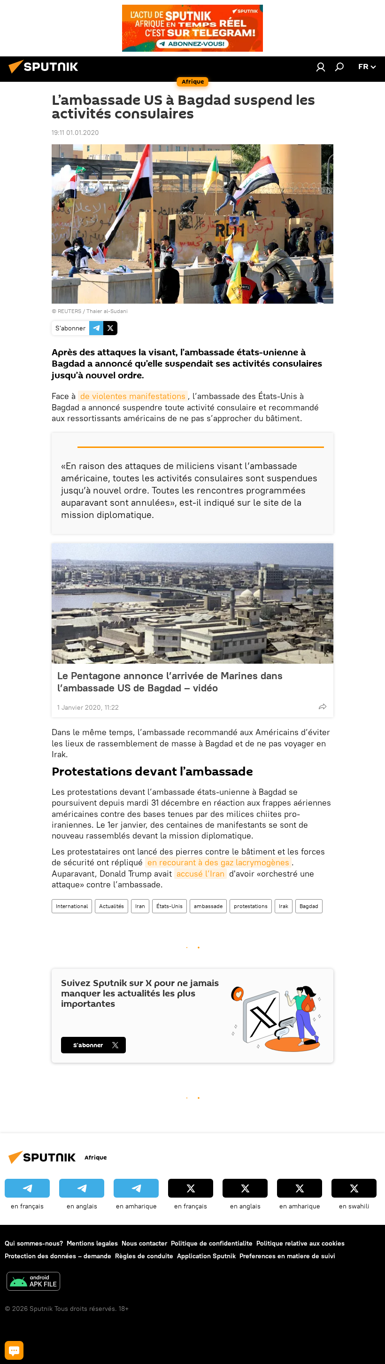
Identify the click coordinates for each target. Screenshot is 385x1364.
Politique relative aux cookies (300, 1243)
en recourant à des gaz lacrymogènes (218, 862)
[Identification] (320, 66)
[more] (322, 706)
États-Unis (169, 905)
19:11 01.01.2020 (75, 132)
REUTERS (69, 310)
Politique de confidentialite (212, 1243)
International (72, 905)
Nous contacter (144, 1243)
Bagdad (309, 905)
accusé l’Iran (200, 873)
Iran (140, 905)
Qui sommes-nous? (34, 1243)
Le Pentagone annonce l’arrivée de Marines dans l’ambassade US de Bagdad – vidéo (170, 681)
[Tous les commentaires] (14, 1350)
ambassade (208, 905)
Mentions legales (92, 1243)
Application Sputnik (206, 1256)
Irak (283, 905)
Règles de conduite (144, 1256)
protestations (251, 905)
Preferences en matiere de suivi (287, 1256)
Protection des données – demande (58, 1256)
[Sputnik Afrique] (46, 75)
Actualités (111, 905)
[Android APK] (33, 1282)
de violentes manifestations (132, 396)
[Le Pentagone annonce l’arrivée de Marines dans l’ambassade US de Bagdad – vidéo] (192, 603)
